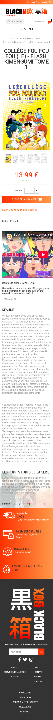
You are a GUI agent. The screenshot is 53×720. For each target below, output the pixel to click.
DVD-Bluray (25, 697)
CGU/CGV (38, 682)
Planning (15, 677)
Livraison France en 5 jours (27, 568)
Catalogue (25, 693)
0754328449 (21, 549)
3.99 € (20, 516)
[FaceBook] (44, 504)
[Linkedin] (19, 504)
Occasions (25, 707)
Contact (38, 677)
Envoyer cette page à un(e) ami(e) (19, 210)
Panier (38, 667)
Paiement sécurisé (28, 531)
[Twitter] (14, 504)
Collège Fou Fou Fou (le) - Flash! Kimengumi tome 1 (26, 59)
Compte (38, 672)
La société (15, 667)
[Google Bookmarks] (28, 504)
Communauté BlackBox (15, 672)
